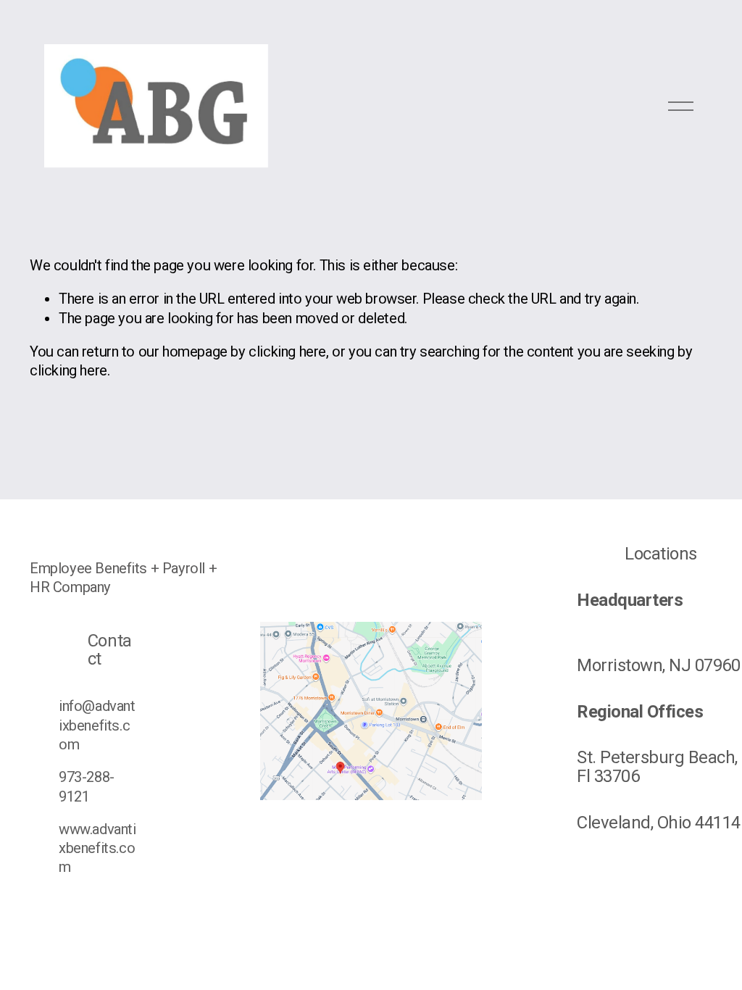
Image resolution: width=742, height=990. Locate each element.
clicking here (287, 351)
